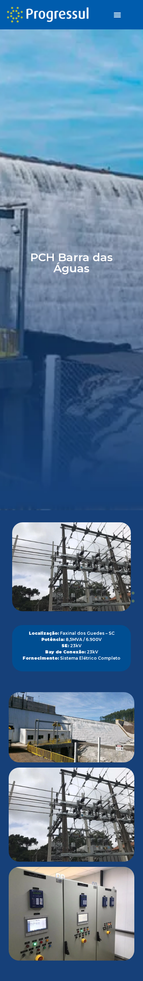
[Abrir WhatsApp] (17, 963)
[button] (117, 14)
